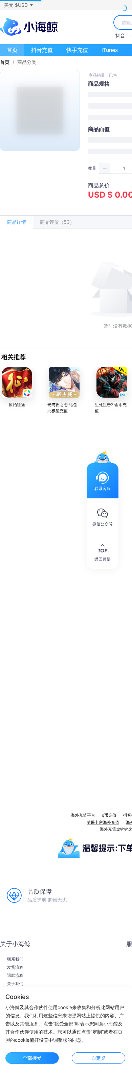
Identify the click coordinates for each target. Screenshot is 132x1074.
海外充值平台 (83, 815)
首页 (12, 50)
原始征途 (17, 404)
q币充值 (109, 815)
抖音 (120, 35)
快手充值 (77, 50)
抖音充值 (42, 50)
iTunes (110, 50)
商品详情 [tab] (16, 222)
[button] (18, 5)
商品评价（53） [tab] (57, 222)
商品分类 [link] (26, 62)
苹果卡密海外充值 (103, 822)
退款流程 (15, 975)
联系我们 (15, 959)
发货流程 (15, 967)
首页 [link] (4, 62)
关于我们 (15, 984)
